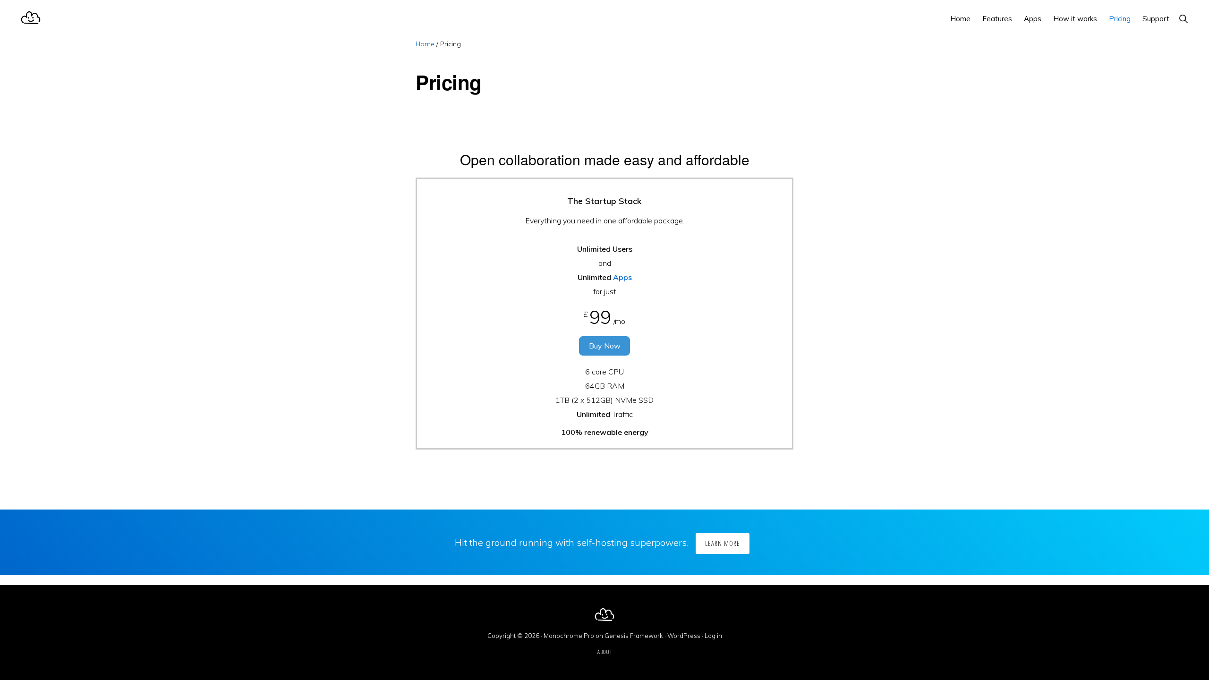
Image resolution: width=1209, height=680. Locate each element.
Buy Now (605, 345)
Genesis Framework (633, 635)
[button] (1183, 19)
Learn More (722, 543)
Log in (713, 635)
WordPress (683, 635)
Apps (622, 277)
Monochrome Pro (569, 635)
